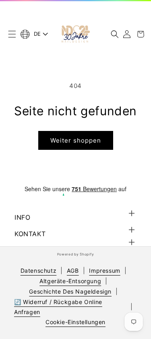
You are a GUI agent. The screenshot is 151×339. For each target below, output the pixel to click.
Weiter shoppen (75, 140)
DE (37, 34)
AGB (73, 270)
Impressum (104, 270)
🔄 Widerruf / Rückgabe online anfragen (58, 306)
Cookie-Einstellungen (75, 322)
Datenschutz (39, 270)
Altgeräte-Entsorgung (70, 281)
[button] (12, 34)
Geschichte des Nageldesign (70, 291)
